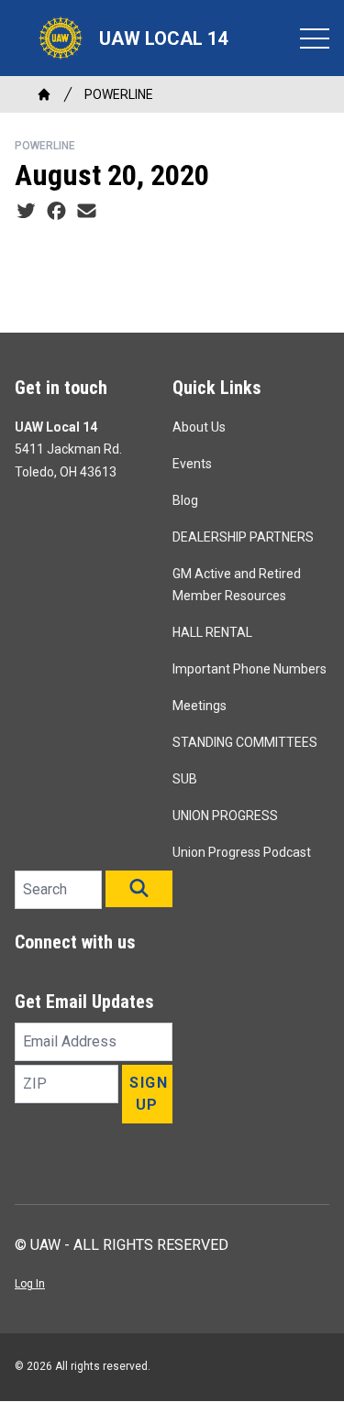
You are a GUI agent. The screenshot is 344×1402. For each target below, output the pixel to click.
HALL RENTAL (212, 632)
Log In (30, 1283)
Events (192, 463)
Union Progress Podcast (241, 852)
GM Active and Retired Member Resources (236, 584)
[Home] (44, 94)
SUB (184, 779)
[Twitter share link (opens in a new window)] (26, 212)
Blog (185, 500)
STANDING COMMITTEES (244, 742)
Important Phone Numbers (249, 669)
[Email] (86, 212)
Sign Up (148, 1093)
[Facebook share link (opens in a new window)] (56, 212)
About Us (199, 427)
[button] (138, 889)
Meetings (199, 705)
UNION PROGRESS (225, 815)
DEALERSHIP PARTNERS (243, 537)
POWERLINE (118, 94)
